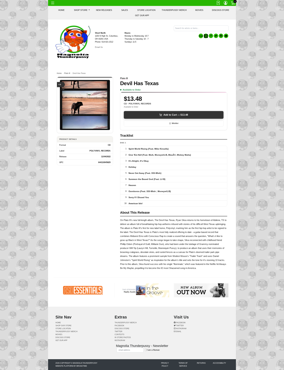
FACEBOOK (119, 326)
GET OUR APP (142, 15)
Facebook (181, 323)
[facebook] (210, 35)
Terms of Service (183, 364)
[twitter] (215, 35)
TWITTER (118, 331)
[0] (233, 3)
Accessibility (219, 363)
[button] (82, 10)
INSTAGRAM (120, 340)
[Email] (226, 35)
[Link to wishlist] (218, 3)
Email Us (99, 47)
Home (59, 73)
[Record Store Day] (205, 35)
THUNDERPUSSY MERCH (174, 10)
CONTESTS (119, 334)
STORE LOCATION (146, 10)
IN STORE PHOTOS (123, 337)
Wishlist (175, 123)
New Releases (104, 10)
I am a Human (153, 350)
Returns (201, 363)
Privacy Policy (165, 364)
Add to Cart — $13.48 (175, 115)
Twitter (180, 326)
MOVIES (199, 10)
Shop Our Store (63, 326)
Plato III (67, 73)
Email (178, 331)
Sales (124, 10)
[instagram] (221, 35)
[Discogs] (200, 35)
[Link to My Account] (226, 3)
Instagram (181, 329)
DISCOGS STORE (220, 10)
